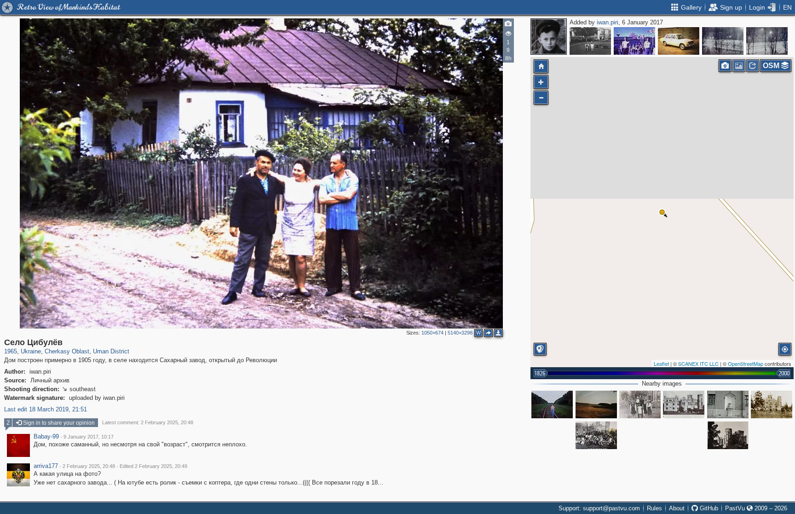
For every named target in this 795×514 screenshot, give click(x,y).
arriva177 (46, 466)
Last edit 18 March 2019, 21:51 (45, 409)
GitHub (708, 508)
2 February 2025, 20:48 (89, 466)
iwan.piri (607, 22)
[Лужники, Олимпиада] (634, 41)
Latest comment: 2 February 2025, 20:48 (147, 422)
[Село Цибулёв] (662, 212)
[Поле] (596, 404)
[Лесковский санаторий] (728, 435)
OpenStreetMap (745, 363)
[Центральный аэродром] (678, 41)
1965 (10, 351)
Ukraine (31, 351)
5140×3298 (460, 332)
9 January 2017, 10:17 (88, 436)
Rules (654, 508)
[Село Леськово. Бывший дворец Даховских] (728, 404)
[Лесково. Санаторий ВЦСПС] (640, 404)
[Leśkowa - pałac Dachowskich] (683, 404)
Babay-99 (46, 436)
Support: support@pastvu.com (599, 508)
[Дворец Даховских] (771, 404)
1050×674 (432, 332)
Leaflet (661, 363)
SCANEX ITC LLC (698, 363)
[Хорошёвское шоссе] (590, 41)
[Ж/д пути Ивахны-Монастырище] (552, 404)
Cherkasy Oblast (67, 351)
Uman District (111, 351)
